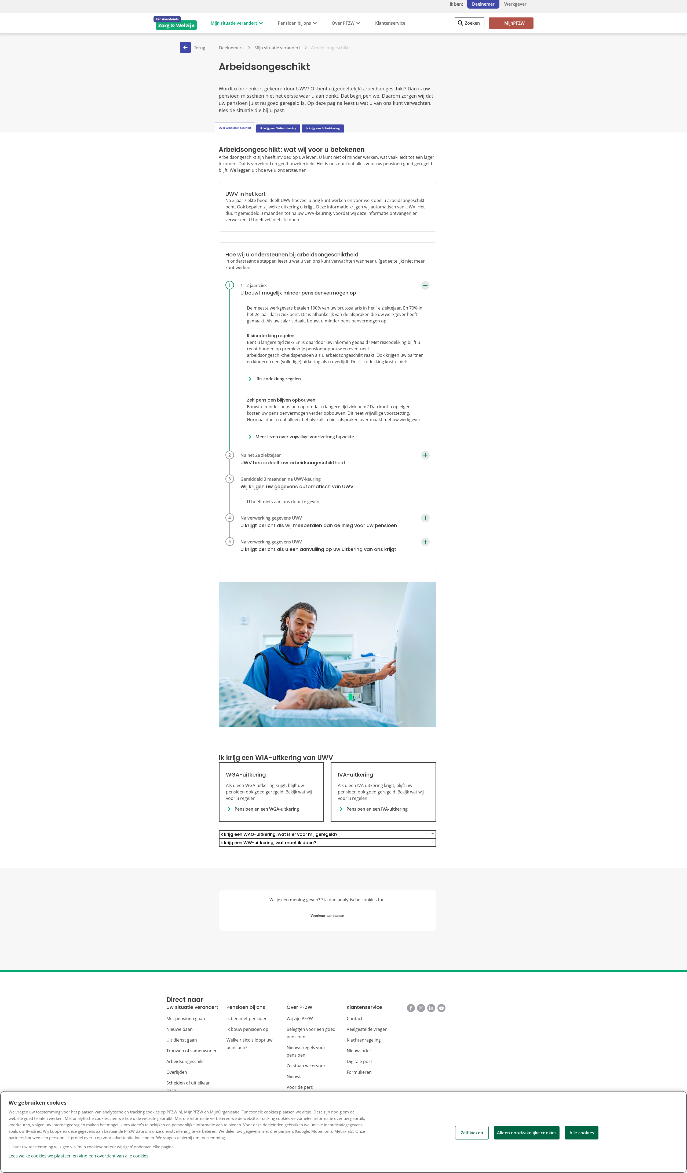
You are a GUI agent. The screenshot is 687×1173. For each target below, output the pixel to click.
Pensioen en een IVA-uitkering (377, 809)
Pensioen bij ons (294, 23)
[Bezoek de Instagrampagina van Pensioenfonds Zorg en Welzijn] (421, 1008)
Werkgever (515, 4)
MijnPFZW (514, 23)
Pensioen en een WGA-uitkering (267, 809)
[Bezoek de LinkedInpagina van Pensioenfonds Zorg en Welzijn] (431, 1008)
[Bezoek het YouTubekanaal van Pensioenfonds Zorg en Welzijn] (441, 1008)
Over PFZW (343, 23)
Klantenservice (390, 23)
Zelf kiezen (472, 1133)
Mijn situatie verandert (234, 23)
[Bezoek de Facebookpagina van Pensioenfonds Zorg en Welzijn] (411, 1008)
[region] (343, 1132)
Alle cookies (581, 1133)
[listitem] (327, 367)
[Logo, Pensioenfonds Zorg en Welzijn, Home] (175, 23)
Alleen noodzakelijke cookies (527, 1133)
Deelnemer (483, 4)
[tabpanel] (327, 500)
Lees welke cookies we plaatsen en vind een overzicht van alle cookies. (79, 1156)
